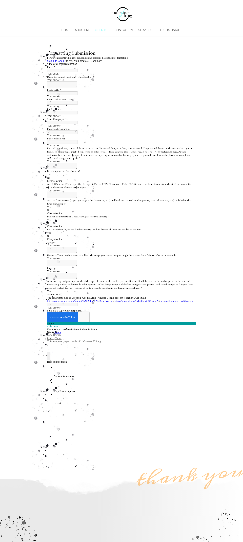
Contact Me (124, 30)
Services (145, 30)
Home (65, 30)
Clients (101, 30)
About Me (83, 30)
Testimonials (170, 30)
